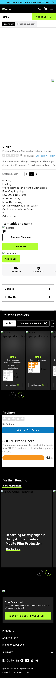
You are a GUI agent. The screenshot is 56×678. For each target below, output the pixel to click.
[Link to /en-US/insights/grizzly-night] (26, 528)
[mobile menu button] (52, 9)
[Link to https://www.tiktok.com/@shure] (32, 660)
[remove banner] (53, 2)
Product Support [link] (26, 23)
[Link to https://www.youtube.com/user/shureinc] (27, 661)
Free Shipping (16, 271)
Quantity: (6, 180)
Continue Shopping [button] (20, 237)
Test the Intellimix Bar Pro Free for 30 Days (28, 2)
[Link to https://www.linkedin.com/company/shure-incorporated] (17, 660)
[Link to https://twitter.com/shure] (8, 660)
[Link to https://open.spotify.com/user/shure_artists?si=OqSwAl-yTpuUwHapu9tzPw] (22, 660)
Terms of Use (16, 672)
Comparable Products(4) (33, 323)
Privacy (5, 672)
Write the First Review (28, 430)
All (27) (9, 323)
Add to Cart (11, 258)
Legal (27, 672)
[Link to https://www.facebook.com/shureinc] (3, 660)
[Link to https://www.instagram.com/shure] (12, 660)
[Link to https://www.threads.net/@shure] (36, 660)
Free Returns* (38, 271)
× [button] (31, 224)
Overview (8, 23)
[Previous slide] (13, 395)
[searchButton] (40, 9)
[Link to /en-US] (8, 9)
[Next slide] (21, 395)
